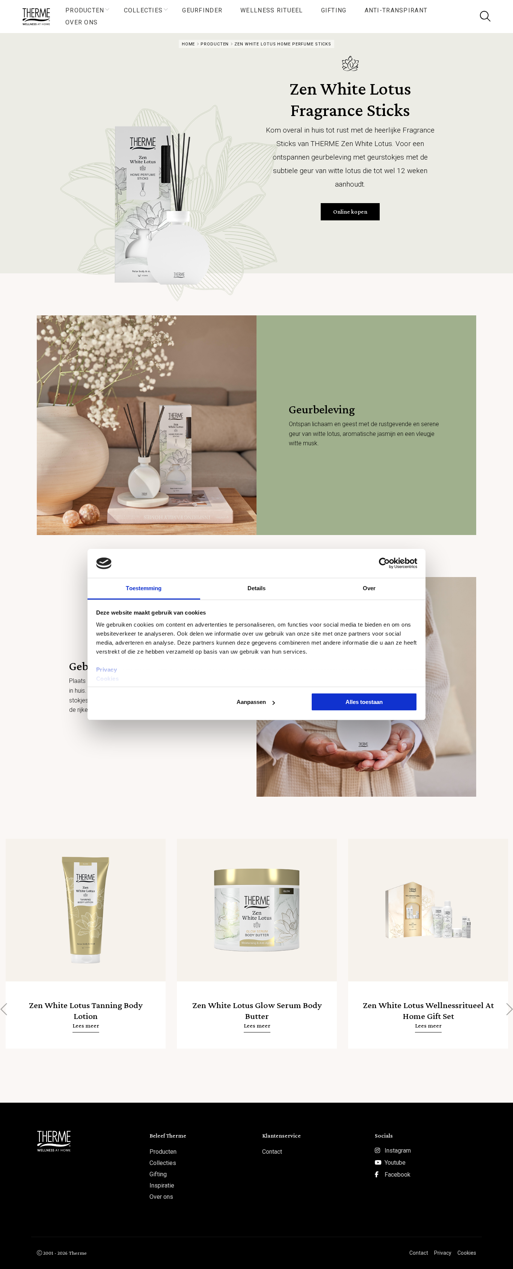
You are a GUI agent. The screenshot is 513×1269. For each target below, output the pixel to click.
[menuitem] (85, 11)
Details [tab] (256, 588)
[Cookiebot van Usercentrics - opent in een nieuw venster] (384, 563)
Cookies (107, 678)
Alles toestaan (364, 702)
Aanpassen (251, 702)
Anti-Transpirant (396, 10)
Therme (39, 16)
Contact (272, 1151)
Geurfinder (202, 10)
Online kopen (350, 211)
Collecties (143, 10)
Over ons (81, 22)
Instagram (398, 1150)
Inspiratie (161, 1185)
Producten (84, 10)
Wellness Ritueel (271, 10)
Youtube (395, 1162)
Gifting (334, 10)
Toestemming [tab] (143, 588)
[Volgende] (508, 1009)
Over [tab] (369, 588)
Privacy (106, 669)
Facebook (397, 1174)
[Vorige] (4, 1009)
